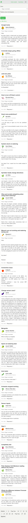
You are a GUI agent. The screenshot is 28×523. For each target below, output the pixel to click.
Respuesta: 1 (10, 109)
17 (20, 511)
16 (18, 511)
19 (26, 511)
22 (7, 514)
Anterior (3, 511)
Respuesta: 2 (10, 46)
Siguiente (3, 516)
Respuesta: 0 (10, 339)
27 (22, 514)
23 (9, 514)
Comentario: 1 (10, 90)
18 (23, 511)
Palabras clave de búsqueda (7, 12)
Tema (1, 6)
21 (4, 514)
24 (12, 514)
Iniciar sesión (14, 2)
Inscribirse (20, 2)
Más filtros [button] (4, 21)
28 (24, 514)
